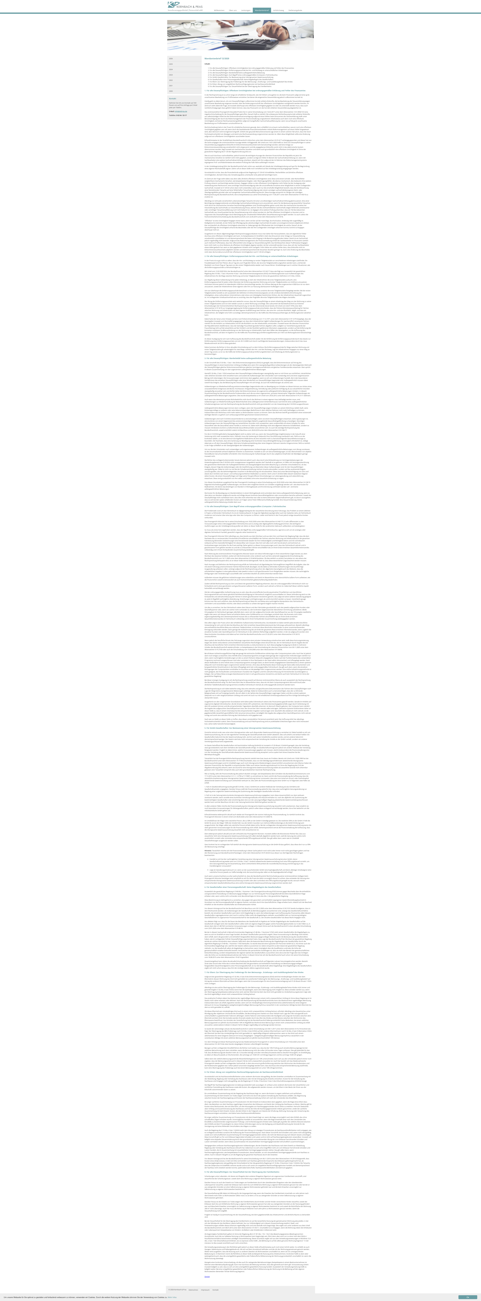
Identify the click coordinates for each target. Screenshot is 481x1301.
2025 (171, 64)
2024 (171, 69)
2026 (171, 58)
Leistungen (246, 10)
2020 (171, 91)
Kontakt (216, 1290)
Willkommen (219, 10)
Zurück (207, 1276)
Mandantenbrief (262, 10)
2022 (171, 80)
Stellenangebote (295, 10)
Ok (468, 1297)
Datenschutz (193, 1290)
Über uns (233, 10)
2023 (171, 75)
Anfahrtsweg (278, 10)
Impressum (205, 1290)
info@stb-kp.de (181, 111)
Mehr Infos (172, 1297)
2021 (171, 85)
